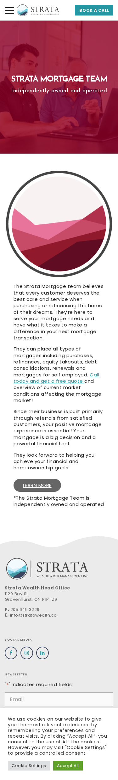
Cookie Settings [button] (29, 766)
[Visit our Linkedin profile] (42, 653)
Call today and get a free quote (56, 377)
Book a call (94, 10)
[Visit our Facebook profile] (11, 653)
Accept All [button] (68, 766)
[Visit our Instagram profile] (26, 653)
